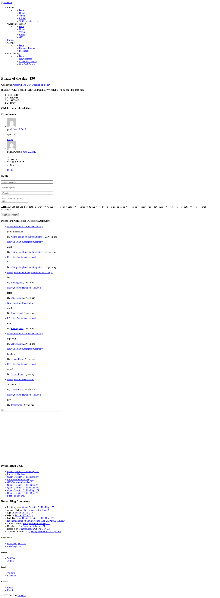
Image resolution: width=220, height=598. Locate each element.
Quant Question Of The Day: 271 (23, 490)
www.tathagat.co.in (16, 543)
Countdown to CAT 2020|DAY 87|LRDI (45, 520)
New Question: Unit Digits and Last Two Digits (30, 272)
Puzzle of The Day (16, 474)
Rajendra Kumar (15, 520)
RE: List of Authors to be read (21, 257)
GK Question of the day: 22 (20, 479)
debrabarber (16, 405)
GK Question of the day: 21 (20, 482)
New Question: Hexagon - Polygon (24, 287)
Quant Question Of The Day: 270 (23, 493)
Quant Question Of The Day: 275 (23, 471)
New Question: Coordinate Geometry (25, 226)
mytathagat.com (14, 546)
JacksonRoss (17, 359)
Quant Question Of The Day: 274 (23, 477)
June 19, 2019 (19, 129)
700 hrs (10, 561)
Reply (10, 139)
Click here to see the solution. (16, 108)
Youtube (11, 573)
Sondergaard (17, 282)
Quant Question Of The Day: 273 (23, 485)
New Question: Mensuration (20, 303)
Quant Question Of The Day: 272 (23, 487)
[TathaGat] (6, 2)
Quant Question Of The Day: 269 (45, 531)
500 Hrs (11, 558)
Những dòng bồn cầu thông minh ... (28, 236)
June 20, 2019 (29, 151)
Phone (10, 587)
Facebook (11, 575)
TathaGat (22, 595)
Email (10, 590)
